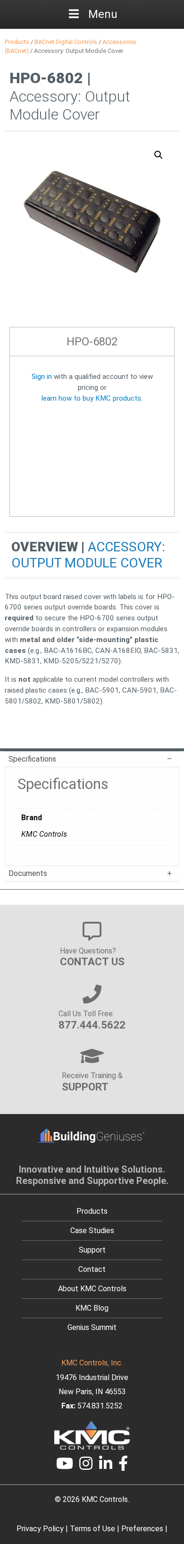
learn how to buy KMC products (91, 398)
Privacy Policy (40, 1528)
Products (17, 41)
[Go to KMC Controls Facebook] (124, 1466)
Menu (102, 14)
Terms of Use (92, 1528)
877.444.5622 (92, 1025)
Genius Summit (92, 1327)
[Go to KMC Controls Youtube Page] (64, 1466)
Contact (92, 1269)
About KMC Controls (92, 1288)
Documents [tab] (27, 873)
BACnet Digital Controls (65, 41)
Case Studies (92, 1230)
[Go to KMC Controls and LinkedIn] (106, 1466)
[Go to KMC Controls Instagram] (86, 1466)
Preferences (142, 1528)
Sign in (42, 376)
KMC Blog (92, 1308)
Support (92, 1249)
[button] (158, 154)
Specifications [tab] (32, 759)
